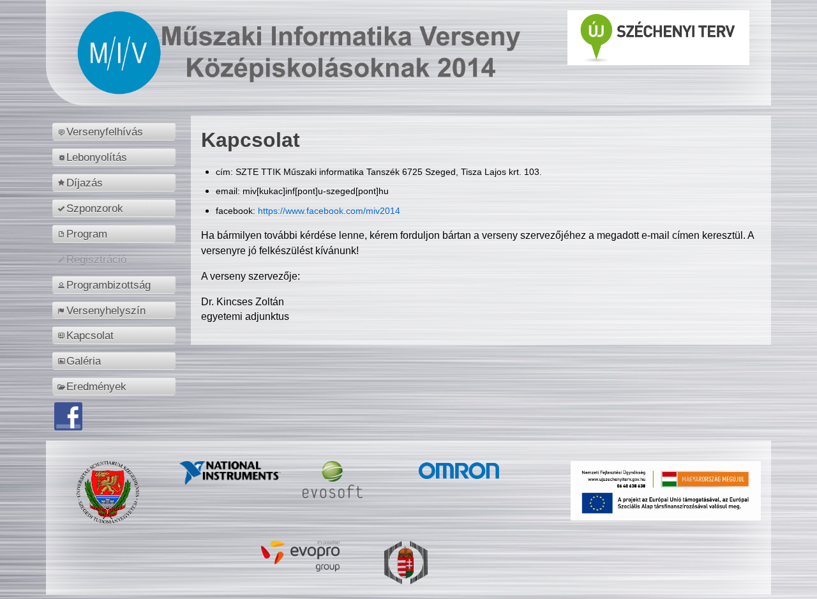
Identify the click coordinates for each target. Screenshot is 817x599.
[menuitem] (116, 131)
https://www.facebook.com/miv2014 (329, 211)
